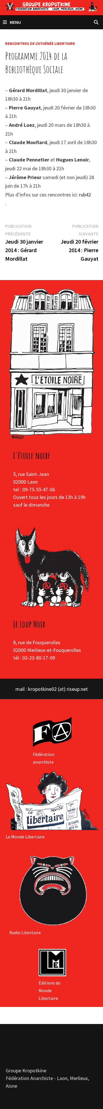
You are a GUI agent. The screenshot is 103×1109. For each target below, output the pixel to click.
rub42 (85, 194)
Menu (15, 22)
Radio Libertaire (25, 932)
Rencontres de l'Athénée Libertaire (40, 43)
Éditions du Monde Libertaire (49, 990)
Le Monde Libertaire (25, 836)
